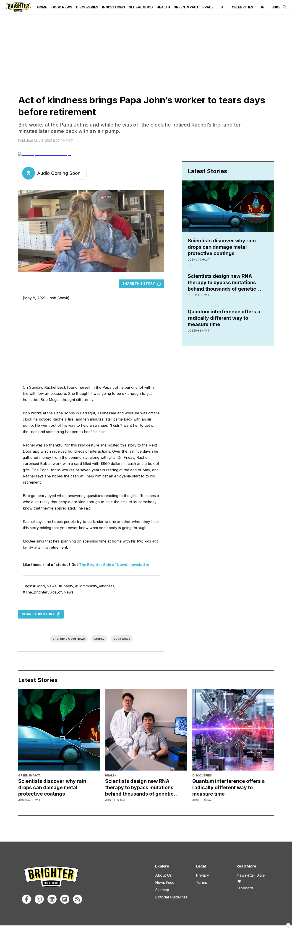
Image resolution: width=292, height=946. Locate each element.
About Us (163, 875)
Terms (201, 882)
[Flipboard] (64, 899)
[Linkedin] (52, 899)
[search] (284, 7)
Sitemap (162, 890)
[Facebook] (26, 899)
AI (222, 7)
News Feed (164, 882)
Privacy (202, 875)
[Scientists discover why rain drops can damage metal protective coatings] (59, 730)
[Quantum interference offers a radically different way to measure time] (233, 730)
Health (163, 7)
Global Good (141, 7)
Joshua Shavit (199, 259)
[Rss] (77, 899)
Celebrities (242, 7)
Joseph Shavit (199, 295)
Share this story (138, 283)
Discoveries (87, 7)
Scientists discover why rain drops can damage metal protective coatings (222, 247)
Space (208, 7)
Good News (61, 7)
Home (42, 7)
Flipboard (245, 888)
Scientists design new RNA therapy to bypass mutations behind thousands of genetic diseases (222, 282)
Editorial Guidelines (171, 897)
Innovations (113, 7)
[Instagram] (39, 899)
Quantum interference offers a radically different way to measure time (224, 318)
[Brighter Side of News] (18, 7)
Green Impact (186, 7)
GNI (262, 7)
